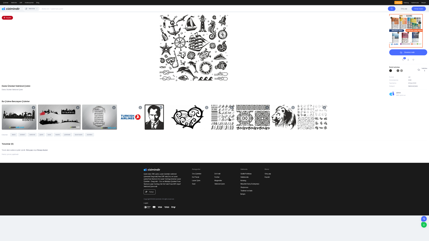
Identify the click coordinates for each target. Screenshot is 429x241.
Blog (37, 2)
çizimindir (67, 134)
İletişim (423, 2)
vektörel (32, 134)
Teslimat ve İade (246, 191)
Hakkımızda (415, 2)
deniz (14, 134)
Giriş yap (404, 9)
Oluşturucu (244, 187)
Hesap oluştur (42, 150)
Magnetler (218, 180)
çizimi (41, 134)
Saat (193, 184)
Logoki (146, 203)
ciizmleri (89, 134)
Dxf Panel (195, 177)
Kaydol (267, 177)
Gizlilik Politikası (246, 174)
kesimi (58, 134)
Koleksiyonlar (29, 2)
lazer (49, 134)
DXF (21, 2)
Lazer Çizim (196, 180)
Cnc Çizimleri (196, 174)
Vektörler (14, 2)
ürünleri (22, 134)
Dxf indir (217, 174)
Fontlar (216, 177)
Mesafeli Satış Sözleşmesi (250, 184)
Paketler (398, 2)
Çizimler (5, 2)
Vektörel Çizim (413, 86)
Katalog (406, 2)
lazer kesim (78, 134)
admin (398, 93)
